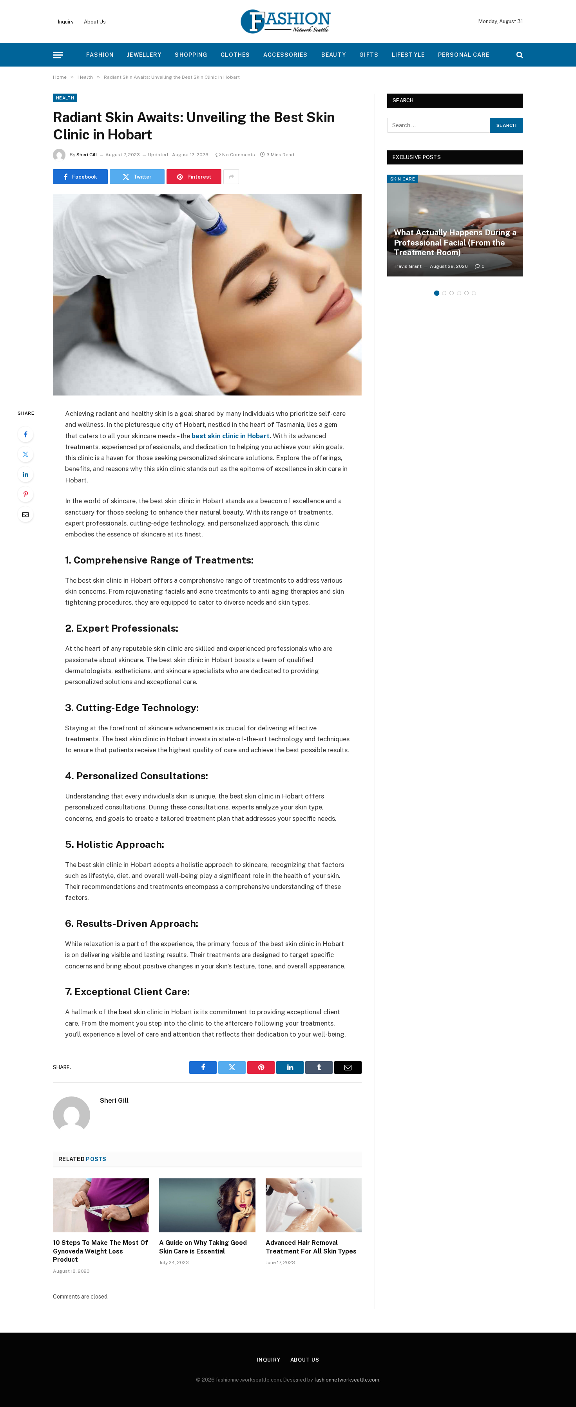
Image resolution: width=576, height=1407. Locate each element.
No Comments (238, 154)
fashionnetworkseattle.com (346, 1380)
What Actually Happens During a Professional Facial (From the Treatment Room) (455, 242)
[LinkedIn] (25, 474)
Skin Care (402, 179)
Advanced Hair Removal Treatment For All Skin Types (311, 1247)
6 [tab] (474, 293)
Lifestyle (408, 55)
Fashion (100, 55)
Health (65, 98)
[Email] (25, 514)
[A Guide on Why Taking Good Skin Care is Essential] (207, 1205)
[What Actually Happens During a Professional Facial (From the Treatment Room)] (455, 225)
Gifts (369, 55)
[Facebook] (25, 434)
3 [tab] (451, 293)
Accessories (285, 55)
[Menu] (58, 55)
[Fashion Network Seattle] (287, 21)
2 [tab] (444, 293)
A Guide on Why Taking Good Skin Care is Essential (203, 1247)
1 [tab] (436, 293)
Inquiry (66, 22)
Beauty (333, 55)
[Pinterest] (25, 494)
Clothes (235, 55)
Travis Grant (408, 266)
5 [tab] (466, 293)
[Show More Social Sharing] (231, 176)
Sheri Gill (86, 154)
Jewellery (144, 55)
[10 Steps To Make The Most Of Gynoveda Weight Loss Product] (101, 1205)
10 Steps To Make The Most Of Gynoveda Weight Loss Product (100, 1251)
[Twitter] (25, 454)
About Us (95, 22)
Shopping (191, 55)
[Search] (519, 55)
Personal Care (464, 55)
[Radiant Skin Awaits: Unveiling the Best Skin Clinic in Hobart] (207, 295)
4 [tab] (459, 293)
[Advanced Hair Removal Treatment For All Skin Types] (314, 1205)
